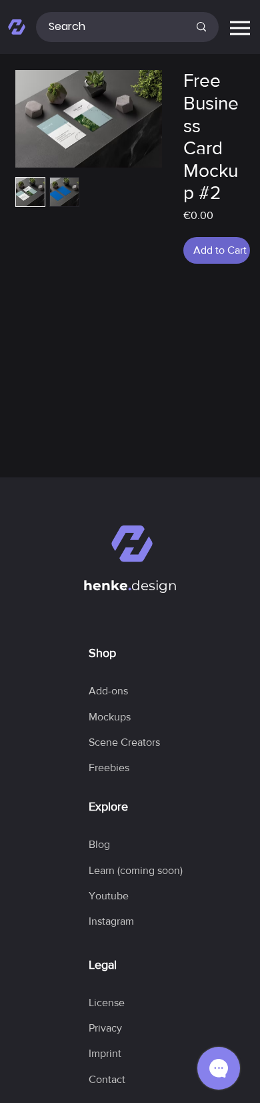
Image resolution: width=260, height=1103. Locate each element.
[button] (136, 870)
